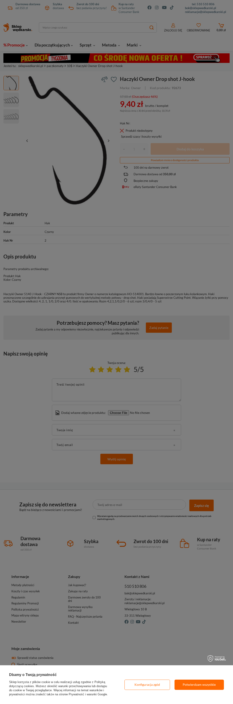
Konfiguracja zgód (147, 684)
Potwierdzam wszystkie (199, 684)
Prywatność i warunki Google (88, 694)
